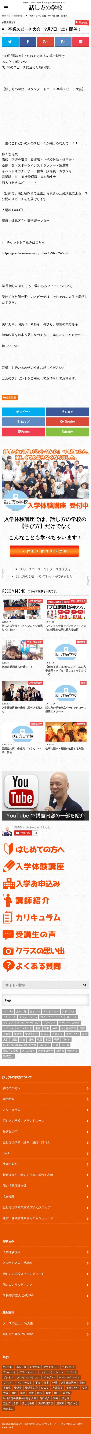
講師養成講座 (45, 1050)
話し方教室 (28, 1050)
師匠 (14, 1039)
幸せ (22, 1039)
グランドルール (28, 1016)
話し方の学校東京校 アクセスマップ (27, 1207)
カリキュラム (12, 1109)
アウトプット (51, 1011)
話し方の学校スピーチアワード (23, 1274)
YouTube (8, 1011)
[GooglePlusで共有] (45, 41)
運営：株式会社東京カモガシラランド (28, 1218)
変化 (84, 1033)
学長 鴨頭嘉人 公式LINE (18, 1295)
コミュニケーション (51, 1016)
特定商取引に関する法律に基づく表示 (28, 1175)
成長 (39, 1039)
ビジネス (8, 1022)
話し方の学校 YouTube (18, 1334)
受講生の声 (31, 1033)
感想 (31, 1039)
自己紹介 (45, 1045)
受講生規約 (10, 1164)
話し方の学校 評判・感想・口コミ (26, 1142)
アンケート (9, 1016)
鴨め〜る (73, 1050)
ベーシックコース (69, 1022)
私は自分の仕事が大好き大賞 (19, 1045)
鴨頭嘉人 (8, 1056)
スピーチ (72, 1016)
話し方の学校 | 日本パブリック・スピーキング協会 (46, 1423)
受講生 (18, 1033)
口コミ (45, 1033)
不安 (37, 1028)
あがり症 (21, 1011)
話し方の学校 (10, 1050)
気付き (66, 1039)
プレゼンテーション (28, 1022)
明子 (56, 1039)
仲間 (54, 1028)
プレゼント (49, 1022)
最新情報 (11, 397)
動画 (82, 1028)
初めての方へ (12, 1088)
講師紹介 (9, 1099)
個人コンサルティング (17, 1284)
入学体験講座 (68, 1028)
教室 (48, 1039)
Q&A (6, 1153)
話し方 (65, 1045)
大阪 (5, 1039)
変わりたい (72, 1033)
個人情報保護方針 (14, 1185)
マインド (8, 1028)
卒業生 (7, 1033)
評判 (55, 1045)
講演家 (60, 1050)
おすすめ (35, 1011)
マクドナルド (24, 1028)
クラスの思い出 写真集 (18, 1323)
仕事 (46, 1028)
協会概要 (9, 1196)
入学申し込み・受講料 (17, 1263)
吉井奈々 (57, 1033)
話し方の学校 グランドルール (23, 1120)
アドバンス (68, 1011)
